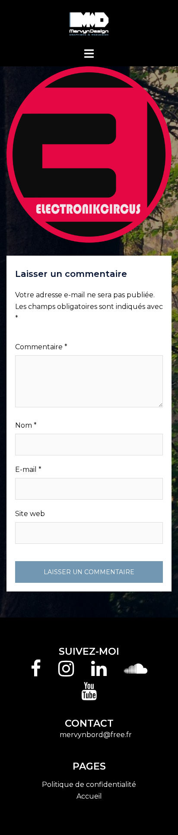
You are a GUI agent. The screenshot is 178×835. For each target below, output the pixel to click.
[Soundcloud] (135, 673)
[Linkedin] (99, 673)
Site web (30, 514)
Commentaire (41, 347)
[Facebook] (36, 673)
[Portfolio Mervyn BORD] (89, 23)
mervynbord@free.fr (96, 735)
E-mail (28, 469)
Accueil (89, 796)
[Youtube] (89, 695)
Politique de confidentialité (89, 784)
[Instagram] (66, 673)
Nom (26, 425)
